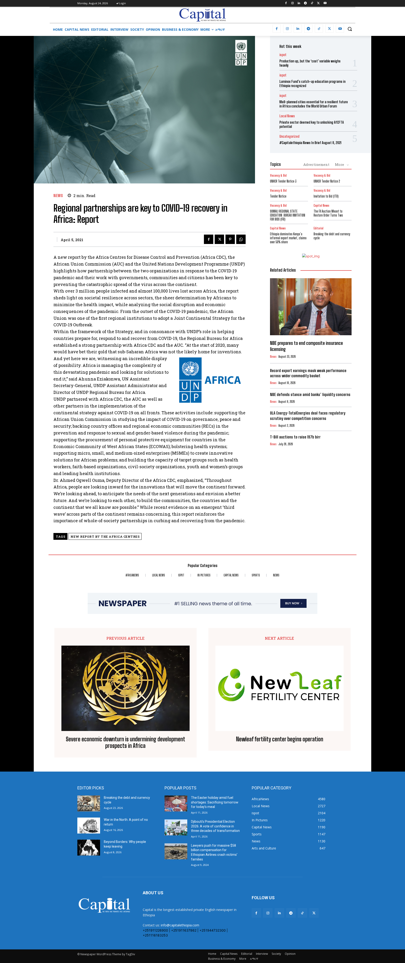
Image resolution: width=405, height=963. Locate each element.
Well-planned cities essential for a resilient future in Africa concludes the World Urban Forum (313, 104)
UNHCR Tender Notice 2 (327, 181)
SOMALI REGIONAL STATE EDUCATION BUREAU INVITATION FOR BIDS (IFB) (287, 215)
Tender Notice (278, 196)
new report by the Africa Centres (105, 536)
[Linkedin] (299, 3)
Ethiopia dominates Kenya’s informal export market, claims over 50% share (288, 238)
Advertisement (316, 164)
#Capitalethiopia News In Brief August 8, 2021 (310, 143)
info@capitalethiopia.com (180, 925)
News (58, 196)
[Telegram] (305, 3)
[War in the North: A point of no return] (88, 826)
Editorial (318, 228)
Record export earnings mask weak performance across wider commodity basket (308, 373)
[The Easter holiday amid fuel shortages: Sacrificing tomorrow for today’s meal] (176, 803)
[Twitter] (318, 3)
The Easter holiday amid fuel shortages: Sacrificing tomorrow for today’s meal (214, 802)
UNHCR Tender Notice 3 (283, 181)
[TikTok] (312, 3)
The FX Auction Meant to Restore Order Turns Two (328, 213)
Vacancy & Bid (278, 175)
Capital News (321, 205)
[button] (349, 28)
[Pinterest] (230, 239)
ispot (282, 55)
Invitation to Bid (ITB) (326, 196)
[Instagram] (292, 3)
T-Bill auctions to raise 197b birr (295, 436)
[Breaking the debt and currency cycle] (88, 803)
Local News (287, 116)
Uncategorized (289, 136)
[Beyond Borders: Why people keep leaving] (88, 848)
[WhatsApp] (241, 239)
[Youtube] (325, 3)
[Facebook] (286, 3)
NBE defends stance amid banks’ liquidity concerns (310, 394)
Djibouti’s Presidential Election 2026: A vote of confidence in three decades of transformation (215, 826)
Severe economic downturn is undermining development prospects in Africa (125, 742)
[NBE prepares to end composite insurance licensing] (311, 306)
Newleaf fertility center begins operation (279, 739)
